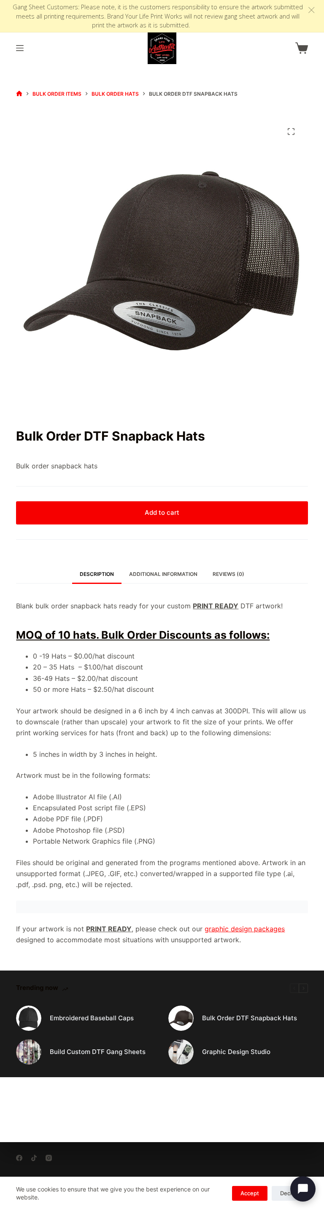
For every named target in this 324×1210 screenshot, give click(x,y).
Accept (249, 1193)
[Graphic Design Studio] (181, 1052)
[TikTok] (34, 1158)
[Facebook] (19, 1158)
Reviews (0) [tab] (228, 574)
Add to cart (162, 512)
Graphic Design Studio (236, 1052)
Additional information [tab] (163, 574)
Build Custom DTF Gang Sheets (98, 1052)
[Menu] (20, 48)
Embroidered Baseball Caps (92, 1018)
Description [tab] (97, 574)
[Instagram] (49, 1158)
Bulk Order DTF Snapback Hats (249, 1018)
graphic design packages (245, 929)
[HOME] (19, 94)
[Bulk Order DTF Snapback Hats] (181, 1018)
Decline (290, 1193)
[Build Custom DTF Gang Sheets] (28, 1052)
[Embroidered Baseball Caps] (28, 1018)
